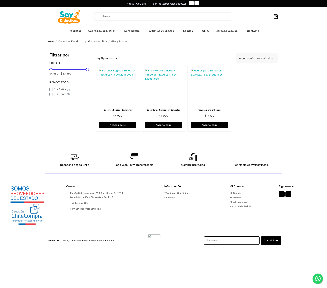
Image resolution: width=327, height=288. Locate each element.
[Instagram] (196, 3)
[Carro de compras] (275, 16)
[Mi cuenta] (268, 16)
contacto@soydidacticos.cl (252, 165)
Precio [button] (54, 63)
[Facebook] (191, 3)
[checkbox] (50, 89)
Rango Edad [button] (59, 82)
